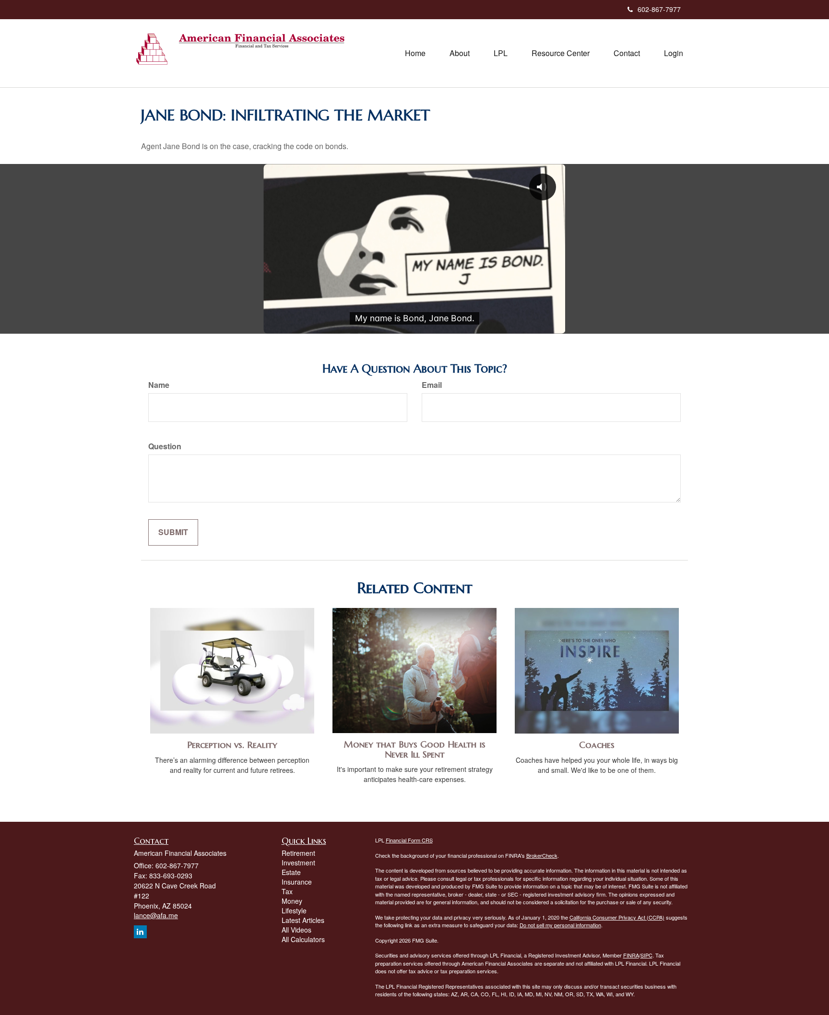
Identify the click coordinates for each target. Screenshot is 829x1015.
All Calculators (303, 939)
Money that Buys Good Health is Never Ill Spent (415, 749)
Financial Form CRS (409, 840)
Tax (287, 891)
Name (158, 385)
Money (292, 901)
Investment (298, 862)
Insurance (297, 882)
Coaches (597, 744)
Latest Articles (303, 920)
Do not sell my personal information (560, 925)
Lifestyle (294, 910)
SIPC (646, 955)
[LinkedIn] (140, 931)
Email (432, 385)
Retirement (298, 853)
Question (164, 446)
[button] (460, 53)
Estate (291, 872)
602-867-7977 (659, 9)
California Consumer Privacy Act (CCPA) (616, 917)
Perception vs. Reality (232, 744)
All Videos (296, 929)
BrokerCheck (541, 855)
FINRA (631, 955)
